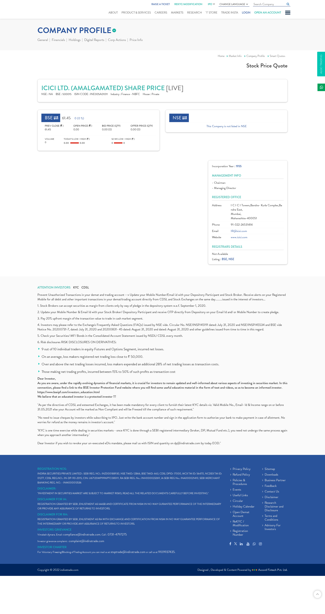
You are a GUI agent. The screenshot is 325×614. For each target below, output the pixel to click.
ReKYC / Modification (241, 524)
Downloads (271, 475)
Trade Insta (229, 13)
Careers (161, 13)
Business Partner (275, 480)
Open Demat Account (241, 514)
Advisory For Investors (273, 527)
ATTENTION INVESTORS (54, 287)
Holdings (74, 40)
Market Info (235, 56)
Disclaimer (271, 497)
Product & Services (136, 13)
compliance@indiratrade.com (81, 534)
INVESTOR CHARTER (52, 547)
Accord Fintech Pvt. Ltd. (273, 570)
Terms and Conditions (271, 518)
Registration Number (240, 533)
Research (194, 13)
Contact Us (272, 492)
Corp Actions (117, 40)
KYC (76, 287)
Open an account (267, 13)
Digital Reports (94, 40)
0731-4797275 (117, 534)
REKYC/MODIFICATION (188, 4)
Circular (238, 501)
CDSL (85, 287)
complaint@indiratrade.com (86, 541)
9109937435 (166, 552)
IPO (210, 4)
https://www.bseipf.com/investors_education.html (68, 392)
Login (246, 13)
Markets (177, 13)
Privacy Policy (242, 469)
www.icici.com (239, 237)
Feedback (271, 486)
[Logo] (46, 10)
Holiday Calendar (243, 507)
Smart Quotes (277, 56)
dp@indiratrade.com (187, 443)
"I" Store (211, 13)
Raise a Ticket (160, 4)
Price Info (136, 40)
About (113, 13)
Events (237, 490)
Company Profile (255, 56)
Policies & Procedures (240, 482)
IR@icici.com (239, 231)
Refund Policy (241, 475)
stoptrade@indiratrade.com (128, 552)
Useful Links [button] (240, 495)
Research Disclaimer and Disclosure (274, 507)
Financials (58, 40)
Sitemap (270, 469)
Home (221, 56)
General (42, 40)
